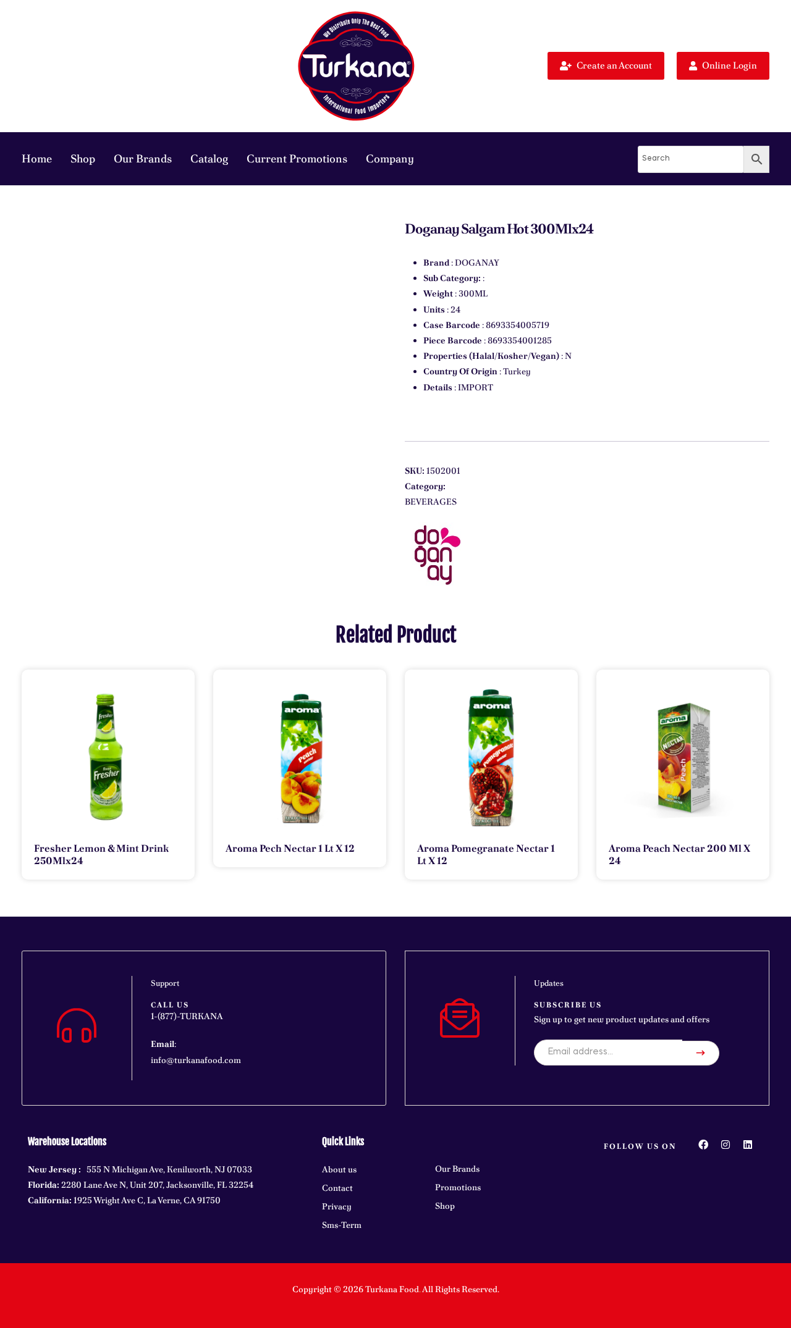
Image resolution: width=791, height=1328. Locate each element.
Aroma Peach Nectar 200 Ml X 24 (679, 854)
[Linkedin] (748, 1144)
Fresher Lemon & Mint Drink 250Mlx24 (101, 854)
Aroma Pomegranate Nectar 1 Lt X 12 (486, 854)
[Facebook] (703, 1144)
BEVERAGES (431, 501)
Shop (82, 158)
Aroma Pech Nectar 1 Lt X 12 (290, 848)
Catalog (209, 158)
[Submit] (700, 1053)
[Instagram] (725, 1144)
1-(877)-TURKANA (187, 1016)
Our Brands (143, 158)
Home (37, 158)
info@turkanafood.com (196, 1059)
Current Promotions (297, 158)
